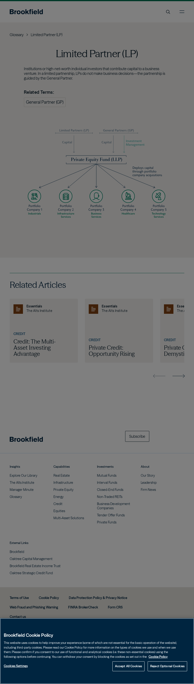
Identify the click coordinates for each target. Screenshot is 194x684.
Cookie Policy (158, 657)
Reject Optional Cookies (167, 666)
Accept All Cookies (128, 666)
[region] (97, 651)
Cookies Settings (16, 666)
